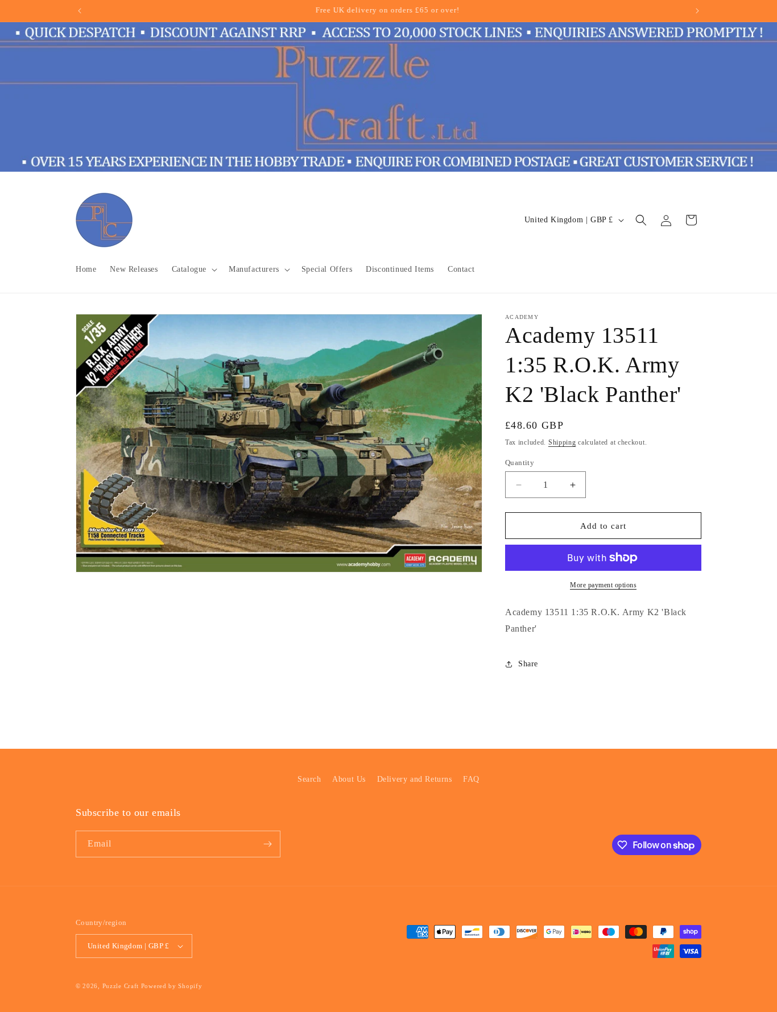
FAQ (471, 779)
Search (309, 779)
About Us (349, 779)
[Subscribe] (267, 844)
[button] (193, 269)
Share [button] (528, 664)
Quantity (519, 462)
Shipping (562, 442)
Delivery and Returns (414, 779)
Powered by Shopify (171, 985)
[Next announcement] (697, 11)
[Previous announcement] (79, 11)
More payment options (603, 585)
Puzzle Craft (120, 985)
